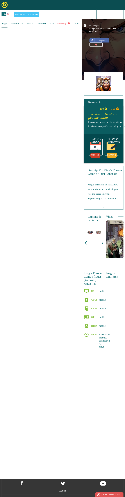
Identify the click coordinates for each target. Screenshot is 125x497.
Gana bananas (17, 23)
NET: (94, 334)
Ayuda (62, 490)
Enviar (95, 155)
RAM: (94, 308)
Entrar (111, 14)
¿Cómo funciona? (111, 494)
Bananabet (41, 23)
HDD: (94, 325)
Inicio (56, 14)
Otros (76, 23)
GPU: (94, 317)
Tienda (30, 23)
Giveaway (62, 23)
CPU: (94, 299)
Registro (84, 14)
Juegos (4, 23)
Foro (52, 23)
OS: (93, 291)
